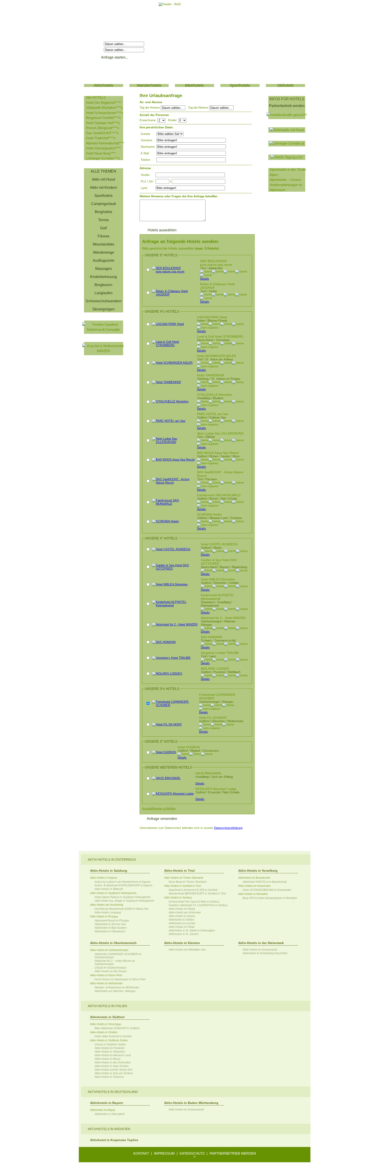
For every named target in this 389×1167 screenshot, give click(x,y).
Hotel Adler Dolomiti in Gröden (113, 1036)
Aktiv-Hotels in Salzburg (108, 870)
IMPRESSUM (164, 1153)
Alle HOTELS (96, 97)
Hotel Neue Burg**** (101, 153)
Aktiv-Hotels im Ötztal (181, 926)
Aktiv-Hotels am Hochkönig (106, 904)
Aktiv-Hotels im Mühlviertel (106, 983)
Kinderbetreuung (103, 277)
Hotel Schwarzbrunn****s (104, 113)
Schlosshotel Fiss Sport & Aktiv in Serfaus (194, 901)
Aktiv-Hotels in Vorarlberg (258, 870)
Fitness (103, 236)
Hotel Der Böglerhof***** (104, 103)
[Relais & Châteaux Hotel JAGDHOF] (175, 294)
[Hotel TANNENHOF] (166, 382)
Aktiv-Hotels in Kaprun (103, 877)
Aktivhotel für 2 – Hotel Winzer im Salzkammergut (115, 962)
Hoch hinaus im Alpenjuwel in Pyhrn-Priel (120, 979)
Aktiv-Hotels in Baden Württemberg (191, 1103)
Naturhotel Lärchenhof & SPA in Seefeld (193, 890)
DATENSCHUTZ (192, 1153)
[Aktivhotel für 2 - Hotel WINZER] (174, 624)
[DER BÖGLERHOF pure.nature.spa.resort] (175, 271)
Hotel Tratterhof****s (101, 138)
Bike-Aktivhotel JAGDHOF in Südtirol (117, 1028)
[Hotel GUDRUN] (164, 752)
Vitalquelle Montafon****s (104, 107)
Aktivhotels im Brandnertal (254, 877)
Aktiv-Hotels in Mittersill (109, 889)
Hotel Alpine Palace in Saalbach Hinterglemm (123, 897)
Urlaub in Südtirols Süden (110, 1044)
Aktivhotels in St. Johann (184, 934)
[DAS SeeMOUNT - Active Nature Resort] (173, 482)
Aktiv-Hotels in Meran (108, 1058)
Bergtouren (103, 285)
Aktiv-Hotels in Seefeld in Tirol (182, 885)
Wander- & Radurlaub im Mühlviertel (117, 987)
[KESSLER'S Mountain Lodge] (173, 793)
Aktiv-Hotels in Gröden (104, 1032)
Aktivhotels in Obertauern (110, 931)
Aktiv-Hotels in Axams (182, 916)
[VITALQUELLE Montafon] (170, 401)
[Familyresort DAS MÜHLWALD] (173, 503)
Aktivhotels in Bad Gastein (111, 927)
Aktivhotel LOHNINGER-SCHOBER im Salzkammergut (118, 956)
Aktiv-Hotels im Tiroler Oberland (183, 877)
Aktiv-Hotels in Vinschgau (105, 1024)
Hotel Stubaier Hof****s (103, 123)
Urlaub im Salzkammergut (110, 967)
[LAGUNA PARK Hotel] (168, 324)
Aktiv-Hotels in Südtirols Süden (109, 1040)
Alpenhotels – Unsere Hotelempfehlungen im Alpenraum (285, 185)
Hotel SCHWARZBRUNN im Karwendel (267, 890)
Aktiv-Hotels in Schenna (109, 1076)
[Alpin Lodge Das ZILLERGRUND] (173, 442)
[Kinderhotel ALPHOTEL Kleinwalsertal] (175, 605)
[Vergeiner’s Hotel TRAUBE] (171, 658)
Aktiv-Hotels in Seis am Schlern (114, 1073)
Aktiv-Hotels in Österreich (112, 859)
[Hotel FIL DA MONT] (167, 724)
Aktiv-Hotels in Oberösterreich (113, 943)
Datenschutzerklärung (228, 828)
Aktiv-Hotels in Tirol (179, 870)
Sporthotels (103, 196)
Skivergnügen (103, 309)
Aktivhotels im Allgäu (102, 1110)
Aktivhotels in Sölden (181, 919)
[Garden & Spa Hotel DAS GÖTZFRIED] (175, 568)
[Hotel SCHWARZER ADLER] (172, 362)
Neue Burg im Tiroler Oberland (187, 881)
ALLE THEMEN (103, 171)
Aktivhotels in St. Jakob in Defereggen (192, 930)
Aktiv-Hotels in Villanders (110, 1051)
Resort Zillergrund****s (102, 128)
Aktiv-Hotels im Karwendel (254, 885)
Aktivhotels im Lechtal (182, 923)
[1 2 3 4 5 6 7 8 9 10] (161, 120)
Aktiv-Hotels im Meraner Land (113, 1055)
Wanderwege (103, 252)
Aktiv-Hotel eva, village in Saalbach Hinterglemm (124, 900)
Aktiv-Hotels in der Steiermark (261, 943)
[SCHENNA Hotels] (165, 521)
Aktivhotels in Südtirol (107, 1017)
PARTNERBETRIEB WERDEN (233, 1153)
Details (204, 278)
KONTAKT (141, 1153)
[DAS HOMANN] (164, 642)
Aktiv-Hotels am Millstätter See (187, 949)
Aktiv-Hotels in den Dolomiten (113, 1062)
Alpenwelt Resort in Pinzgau (112, 920)
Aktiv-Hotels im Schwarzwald (186, 1109)
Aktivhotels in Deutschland (113, 1092)
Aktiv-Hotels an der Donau (111, 971)
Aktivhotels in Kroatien (109, 1129)
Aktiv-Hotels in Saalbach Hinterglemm (113, 893)
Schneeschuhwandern (104, 301)
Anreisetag (94, 43)
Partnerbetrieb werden (287, 106)
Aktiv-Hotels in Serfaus (178, 897)
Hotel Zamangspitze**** (103, 148)
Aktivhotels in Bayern (106, 1103)
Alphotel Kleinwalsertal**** (105, 143)
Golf (103, 228)
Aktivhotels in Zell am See (110, 924)
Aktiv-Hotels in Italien (107, 1006)
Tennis (103, 220)
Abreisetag (94, 49)
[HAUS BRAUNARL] (166, 778)
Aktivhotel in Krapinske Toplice (114, 1140)
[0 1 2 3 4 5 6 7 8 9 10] (182, 120)
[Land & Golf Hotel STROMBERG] (173, 345)
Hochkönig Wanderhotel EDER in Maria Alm (122, 908)
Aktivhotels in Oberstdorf (109, 1114)
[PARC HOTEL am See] (168, 421)
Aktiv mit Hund (103, 179)
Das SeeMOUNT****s (102, 133)
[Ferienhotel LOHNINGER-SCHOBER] (174, 705)
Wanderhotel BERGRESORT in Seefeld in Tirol (197, 893)
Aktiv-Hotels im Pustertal (109, 1048)
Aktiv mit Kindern (103, 187)
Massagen (103, 269)
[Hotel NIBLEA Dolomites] (170, 584)
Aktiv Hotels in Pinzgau (104, 916)
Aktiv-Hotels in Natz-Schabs (112, 1066)
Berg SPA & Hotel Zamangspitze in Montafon (270, 898)
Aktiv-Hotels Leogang (108, 912)
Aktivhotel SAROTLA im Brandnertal (265, 881)
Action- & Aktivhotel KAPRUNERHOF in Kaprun (123, 885)
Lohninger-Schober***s (103, 158)
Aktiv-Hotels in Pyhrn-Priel (106, 975)
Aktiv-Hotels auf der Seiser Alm (113, 1069)
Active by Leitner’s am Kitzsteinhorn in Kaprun (123, 881)
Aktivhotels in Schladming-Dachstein (265, 953)
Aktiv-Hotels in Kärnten (182, 943)
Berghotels (103, 212)
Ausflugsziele (103, 260)
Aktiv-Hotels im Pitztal (182, 908)
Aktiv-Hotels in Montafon (253, 894)
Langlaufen (104, 293)
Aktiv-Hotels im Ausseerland (260, 949)
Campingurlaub (103, 204)
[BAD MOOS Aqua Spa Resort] (173, 459)
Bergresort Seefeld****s (103, 118)
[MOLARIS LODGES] (167, 673)
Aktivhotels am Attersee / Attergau (115, 991)
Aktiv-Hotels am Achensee (185, 912)
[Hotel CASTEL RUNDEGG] (171, 549)
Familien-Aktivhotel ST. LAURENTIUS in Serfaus (198, 905)
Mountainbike (103, 244)
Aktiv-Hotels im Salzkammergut (109, 950)
